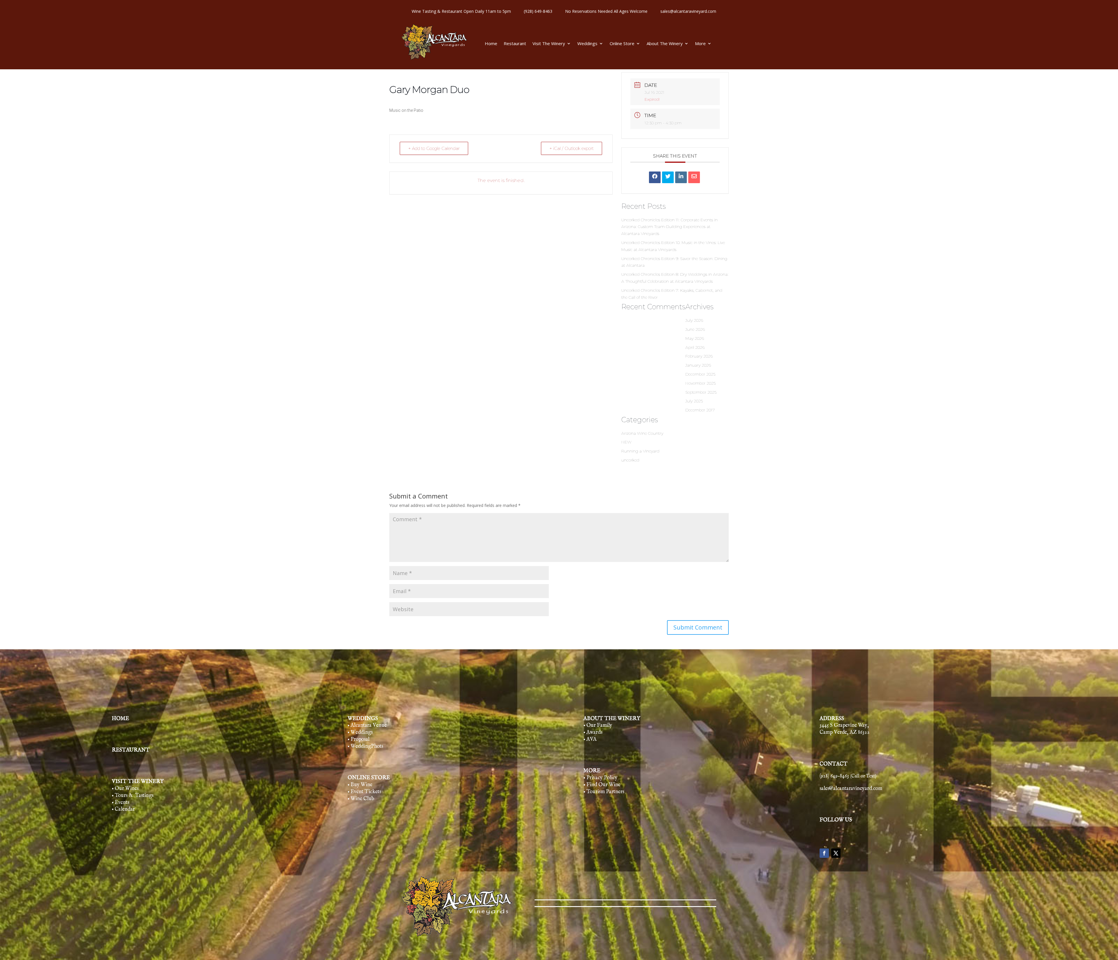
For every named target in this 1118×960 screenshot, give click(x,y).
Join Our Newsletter (558, 486)
